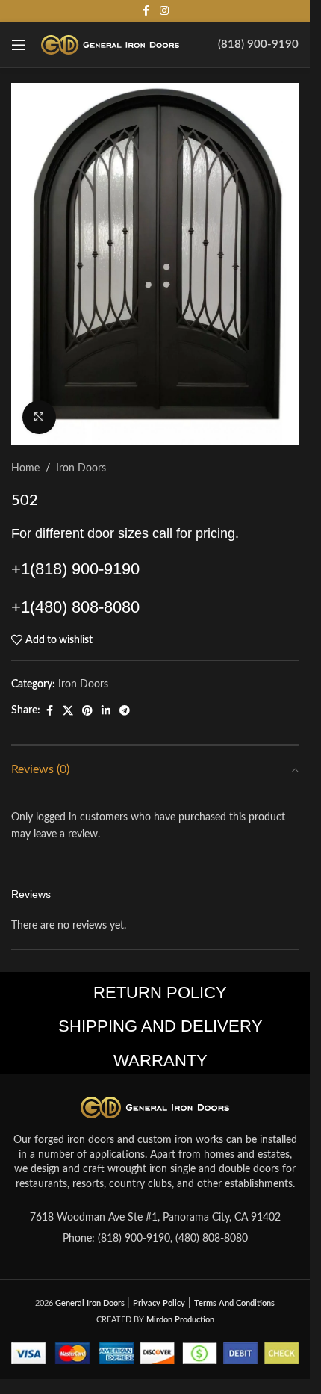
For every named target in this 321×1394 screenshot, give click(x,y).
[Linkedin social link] (106, 711)
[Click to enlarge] (39, 417)
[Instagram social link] (164, 11)
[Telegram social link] (124, 711)
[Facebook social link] (146, 11)
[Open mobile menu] (19, 45)
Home (25, 468)
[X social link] (68, 711)
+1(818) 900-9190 (75, 569)
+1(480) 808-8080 (75, 607)
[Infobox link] (258, 45)
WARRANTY (160, 1060)
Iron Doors (81, 468)
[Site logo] (110, 45)
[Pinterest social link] (87, 711)
